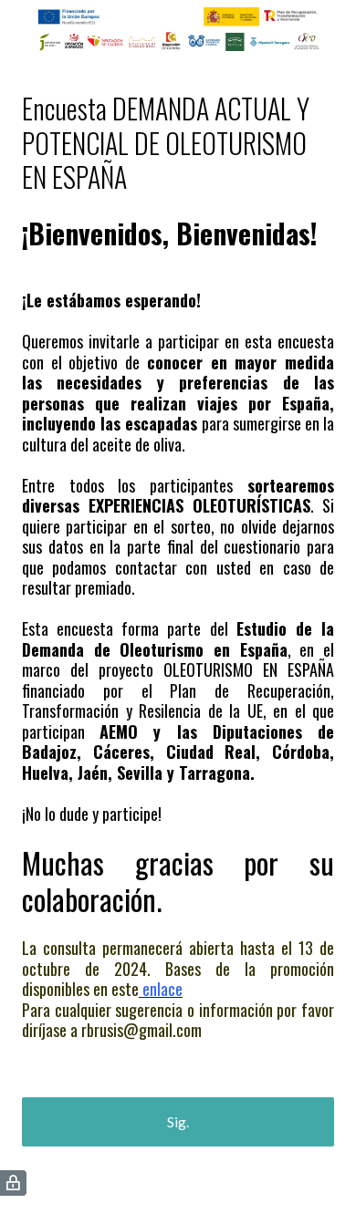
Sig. (178, 1122)
